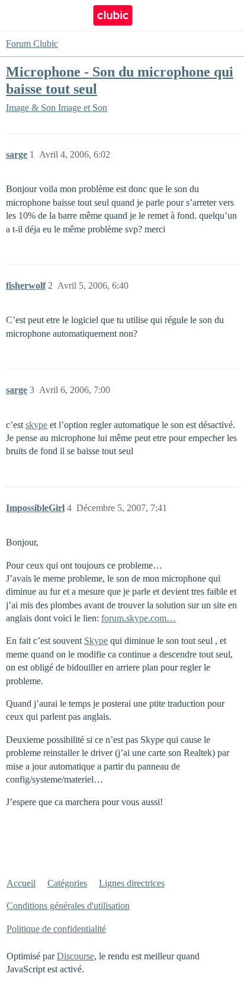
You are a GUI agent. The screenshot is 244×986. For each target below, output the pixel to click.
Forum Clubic (32, 44)
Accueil (21, 883)
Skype (96, 641)
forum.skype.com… (138, 618)
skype (36, 425)
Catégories (67, 883)
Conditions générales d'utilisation (68, 906)
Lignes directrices (132, 883)
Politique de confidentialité (56, 929)
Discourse (75, 956)
